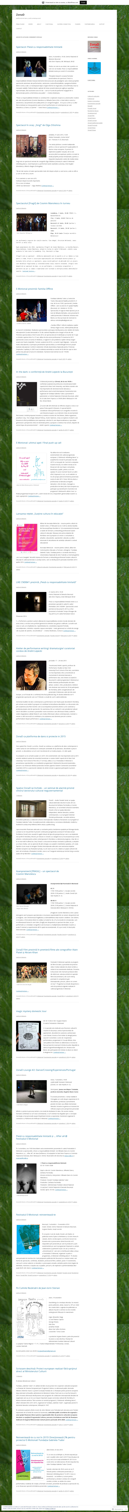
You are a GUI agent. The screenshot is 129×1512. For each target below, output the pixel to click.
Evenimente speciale (43, 112)
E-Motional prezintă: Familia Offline (34, 288)
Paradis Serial (54, 112)
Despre (30, 24)
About (39, 24)
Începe (83, 2)
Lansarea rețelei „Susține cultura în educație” (39, 513)
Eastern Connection (64, 24)
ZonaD (20, 14)
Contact (19, 28)
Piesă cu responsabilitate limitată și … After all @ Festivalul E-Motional (41, 1137)
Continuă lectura (53, 107)
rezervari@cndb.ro (22, 1158)
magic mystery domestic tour (31, 1011)
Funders (77, 24)
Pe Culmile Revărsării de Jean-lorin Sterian (38, 1287)
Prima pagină (20, 24)
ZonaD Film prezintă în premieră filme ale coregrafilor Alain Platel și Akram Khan (47, 951)
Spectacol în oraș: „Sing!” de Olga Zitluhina (38, 125)
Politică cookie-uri (50, 1508)
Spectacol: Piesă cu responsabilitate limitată (39, 46)
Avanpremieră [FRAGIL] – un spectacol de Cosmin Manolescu (37, 872)
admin (76, 112)
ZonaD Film (60, 996)
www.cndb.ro (68, 1156)
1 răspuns (19, 795)
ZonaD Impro (92, 118)
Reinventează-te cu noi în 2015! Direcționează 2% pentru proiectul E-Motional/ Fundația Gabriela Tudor (45, 1438)
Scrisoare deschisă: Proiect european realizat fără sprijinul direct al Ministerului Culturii (46, 1370)
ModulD (59, 1273)
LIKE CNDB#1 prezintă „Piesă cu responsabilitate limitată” (46, 582)
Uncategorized (92, 113)
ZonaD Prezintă (92, 125)
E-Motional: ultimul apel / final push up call (38, 442)
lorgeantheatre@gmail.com (47, 1351)
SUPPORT (102, 24)
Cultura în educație (42, 567)
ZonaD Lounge (32, 1275)
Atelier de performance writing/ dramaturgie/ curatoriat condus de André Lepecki (45, 649)
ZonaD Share (92, 130)
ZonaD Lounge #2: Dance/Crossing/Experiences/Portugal (45, 1069)
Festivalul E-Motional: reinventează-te (36, 1214)
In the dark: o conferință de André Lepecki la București (44, 371)
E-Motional (49, 24)
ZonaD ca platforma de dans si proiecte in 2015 (41, 736)
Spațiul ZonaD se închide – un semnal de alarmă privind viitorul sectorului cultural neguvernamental (45, 789)
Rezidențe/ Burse (93, 111)
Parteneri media (90, 24)
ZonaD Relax (92, 128)
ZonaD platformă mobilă (95, 123)
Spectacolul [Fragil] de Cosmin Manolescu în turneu (43, 203)
